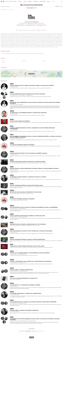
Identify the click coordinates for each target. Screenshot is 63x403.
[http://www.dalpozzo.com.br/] (31, 20)
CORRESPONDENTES (42, 1)
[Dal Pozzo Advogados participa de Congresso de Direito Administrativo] (5, 240)
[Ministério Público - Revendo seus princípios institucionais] (5, 311)
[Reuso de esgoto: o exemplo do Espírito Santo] (5, 271)
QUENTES (24, 1)
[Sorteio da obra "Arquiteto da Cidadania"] (5, 121)
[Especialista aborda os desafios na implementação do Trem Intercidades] (5, 224)
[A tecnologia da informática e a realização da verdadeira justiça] (5, 294)
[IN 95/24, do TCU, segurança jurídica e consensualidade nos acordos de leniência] (5, 254)
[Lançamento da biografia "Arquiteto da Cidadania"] (5, 146)
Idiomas (28, 30)
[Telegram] (59, 6)
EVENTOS (48, 1)
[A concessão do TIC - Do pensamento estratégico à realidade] (5, 286)
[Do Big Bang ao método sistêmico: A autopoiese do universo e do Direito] (5, 178)
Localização (32, 30)
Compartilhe (43, 30)
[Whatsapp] (62, 6)
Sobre (17, 30)
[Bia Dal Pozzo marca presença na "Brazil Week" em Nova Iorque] (5, 192)
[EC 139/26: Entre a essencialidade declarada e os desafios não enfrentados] (5, 114)
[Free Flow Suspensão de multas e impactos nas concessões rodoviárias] (5, 95)
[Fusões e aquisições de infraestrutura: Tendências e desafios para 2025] (5, 217)
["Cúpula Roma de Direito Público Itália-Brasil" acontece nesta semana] (5, 246)
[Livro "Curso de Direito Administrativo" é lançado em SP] (5, 278)
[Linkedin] (57, 6)
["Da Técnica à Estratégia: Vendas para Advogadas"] (5, 200)
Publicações (38, 30)
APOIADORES (30, 1)
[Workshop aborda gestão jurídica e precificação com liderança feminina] (5, 162)
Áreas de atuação (22, 30)
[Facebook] (55, 6)
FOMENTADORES (35, 1)
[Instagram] (56, 6)
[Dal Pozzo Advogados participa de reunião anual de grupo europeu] (5, 186)
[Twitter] (60, 6)
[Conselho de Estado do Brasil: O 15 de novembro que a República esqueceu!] (5, 154)
